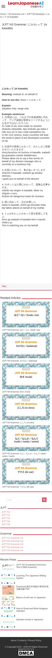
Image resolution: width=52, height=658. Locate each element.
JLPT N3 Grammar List (12, 544)
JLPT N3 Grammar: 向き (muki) (16, 392)
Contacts (22, 640)
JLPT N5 (6, 524)
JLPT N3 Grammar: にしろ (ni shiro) (18, 422)
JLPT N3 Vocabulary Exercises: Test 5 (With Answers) (31, 566)
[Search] (44, 499)
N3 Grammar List (16, 14)
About (13, 640)
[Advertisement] (26, 60)
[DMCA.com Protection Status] (26, 652)
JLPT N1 (6, 512)
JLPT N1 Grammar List (12, 538)
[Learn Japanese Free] (26, 4)
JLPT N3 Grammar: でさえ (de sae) (18, 487)
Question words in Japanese (29, 619)
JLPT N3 (6, 518)
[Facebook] (26, 643)
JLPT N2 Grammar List (12, 541)
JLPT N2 (6, 515)
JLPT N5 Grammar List (12, 550)
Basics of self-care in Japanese (31, 597)
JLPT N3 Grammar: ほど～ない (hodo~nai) (21, 330)
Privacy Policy (34, 640)
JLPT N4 (6, 521)
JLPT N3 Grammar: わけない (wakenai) (19, 361)
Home (3, 14)
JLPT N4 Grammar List (12, 547)
